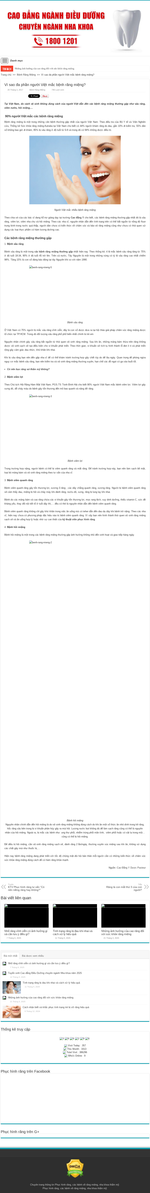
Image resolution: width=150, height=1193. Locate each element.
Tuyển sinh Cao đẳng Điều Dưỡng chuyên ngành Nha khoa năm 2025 (45, 973)
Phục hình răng (63, 1184)
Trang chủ (6, 74)
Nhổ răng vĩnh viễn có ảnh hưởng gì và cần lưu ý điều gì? (25, 932)
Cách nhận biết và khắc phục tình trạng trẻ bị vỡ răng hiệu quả (45, 68)
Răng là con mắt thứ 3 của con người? (124, 887)
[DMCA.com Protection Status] (75, 1168)
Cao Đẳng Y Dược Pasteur (131, 867)
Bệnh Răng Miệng (26, 74)
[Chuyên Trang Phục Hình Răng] (75, 28)
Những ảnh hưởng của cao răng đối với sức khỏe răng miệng (122, 932)
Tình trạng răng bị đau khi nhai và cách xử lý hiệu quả (72, 932)
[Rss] (75, 1180)
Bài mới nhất (10, 955)
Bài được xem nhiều (33, 955)
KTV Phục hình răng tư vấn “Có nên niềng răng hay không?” (26, 887)
